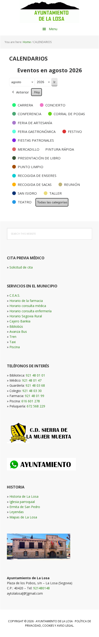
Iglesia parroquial (22, 502)
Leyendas (16, 512)
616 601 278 (30, 401)
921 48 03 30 (32, 391)
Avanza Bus (18, 331)
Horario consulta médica (27, 306)
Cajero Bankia (19, 321)
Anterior (22, 92)
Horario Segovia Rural (25, 316)
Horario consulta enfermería (30, 311)
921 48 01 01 (35, 375)
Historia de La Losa (23, 496)
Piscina (14, 347)
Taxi (12, 342)
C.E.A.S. (14, 295)
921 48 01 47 (31, 380)
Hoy (37, 92)
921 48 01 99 (34, 396)
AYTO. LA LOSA (49, 11)
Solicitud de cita (21, 267)
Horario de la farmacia (26, 300)
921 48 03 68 (35, 385)
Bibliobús (16, 326)
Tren (12, 336)
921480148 (41, 588)
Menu (53, 29)
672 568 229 (36, 406)
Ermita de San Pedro (24, 507)
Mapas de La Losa (23, 517)
